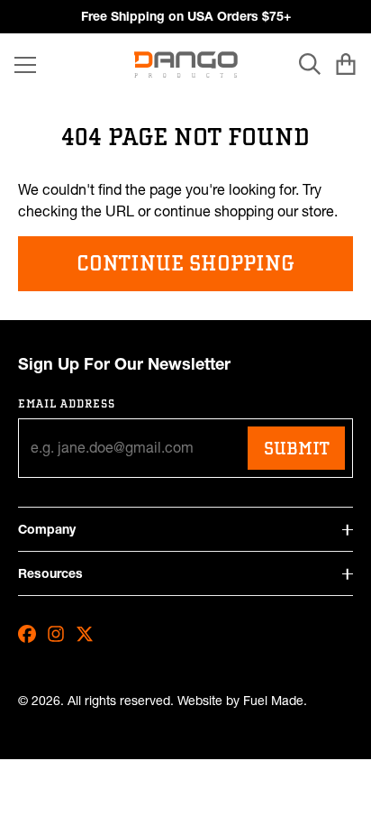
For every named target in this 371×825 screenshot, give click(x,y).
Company (47, 529)
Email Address (67, 403)
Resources (50, 573)
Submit (296, 448)
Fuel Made (273, 701)
